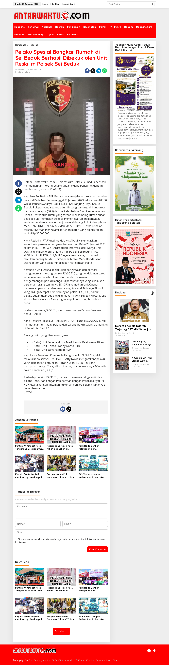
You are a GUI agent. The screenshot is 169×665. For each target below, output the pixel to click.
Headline (19, 72)
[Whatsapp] (104, 70)
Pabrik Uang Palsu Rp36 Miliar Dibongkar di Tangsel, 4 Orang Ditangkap (60, 447)
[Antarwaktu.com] (52, 15)
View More (61, 631)
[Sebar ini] (87, 70)
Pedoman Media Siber (107, 660)
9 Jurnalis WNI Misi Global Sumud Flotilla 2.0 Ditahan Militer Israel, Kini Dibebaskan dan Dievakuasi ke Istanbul (142, 359)
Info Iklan (69, 660)
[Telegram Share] (98, 70)
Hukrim (27, 72)
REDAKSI (56, 660)
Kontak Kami (85, 660)
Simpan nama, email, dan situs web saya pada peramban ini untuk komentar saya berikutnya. (60, 541)
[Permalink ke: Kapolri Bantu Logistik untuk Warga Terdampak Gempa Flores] (29, 462)
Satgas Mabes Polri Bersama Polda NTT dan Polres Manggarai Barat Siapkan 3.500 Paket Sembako (60, 476)
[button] (153, 4)
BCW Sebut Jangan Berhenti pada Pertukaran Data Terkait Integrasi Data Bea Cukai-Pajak (93, 476)
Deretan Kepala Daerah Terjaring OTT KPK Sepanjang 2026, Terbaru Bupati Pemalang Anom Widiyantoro (134, 327)
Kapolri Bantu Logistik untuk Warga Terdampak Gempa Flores (28, 476)
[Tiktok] (68, 409)
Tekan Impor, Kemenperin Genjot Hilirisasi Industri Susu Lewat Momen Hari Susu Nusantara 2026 (142, 343)
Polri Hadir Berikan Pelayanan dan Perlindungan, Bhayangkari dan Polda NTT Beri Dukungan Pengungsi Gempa (92, 447)
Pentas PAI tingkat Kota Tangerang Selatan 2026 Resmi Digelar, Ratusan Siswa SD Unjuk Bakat (28, 447)
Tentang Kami (41, 660)
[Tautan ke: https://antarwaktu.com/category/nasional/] (152, 293)
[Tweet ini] (92, 70)
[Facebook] (62, 409)
